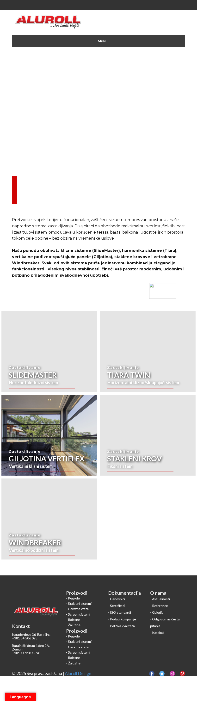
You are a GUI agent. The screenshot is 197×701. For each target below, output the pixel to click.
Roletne (74, 620)
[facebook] (151, 673)
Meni (102, 41)
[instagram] (172, 673)
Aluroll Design (78, 673)
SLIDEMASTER (33, 374)
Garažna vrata (78, 609)
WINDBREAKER (35, 542)
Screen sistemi (79, 614)
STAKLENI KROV (134, 458)
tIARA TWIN (128, 374)
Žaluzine (74, 625)
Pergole (74, 598)
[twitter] (162, 673)
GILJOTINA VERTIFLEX (46, 458)
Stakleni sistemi (80, 603)
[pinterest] (182, 673)
